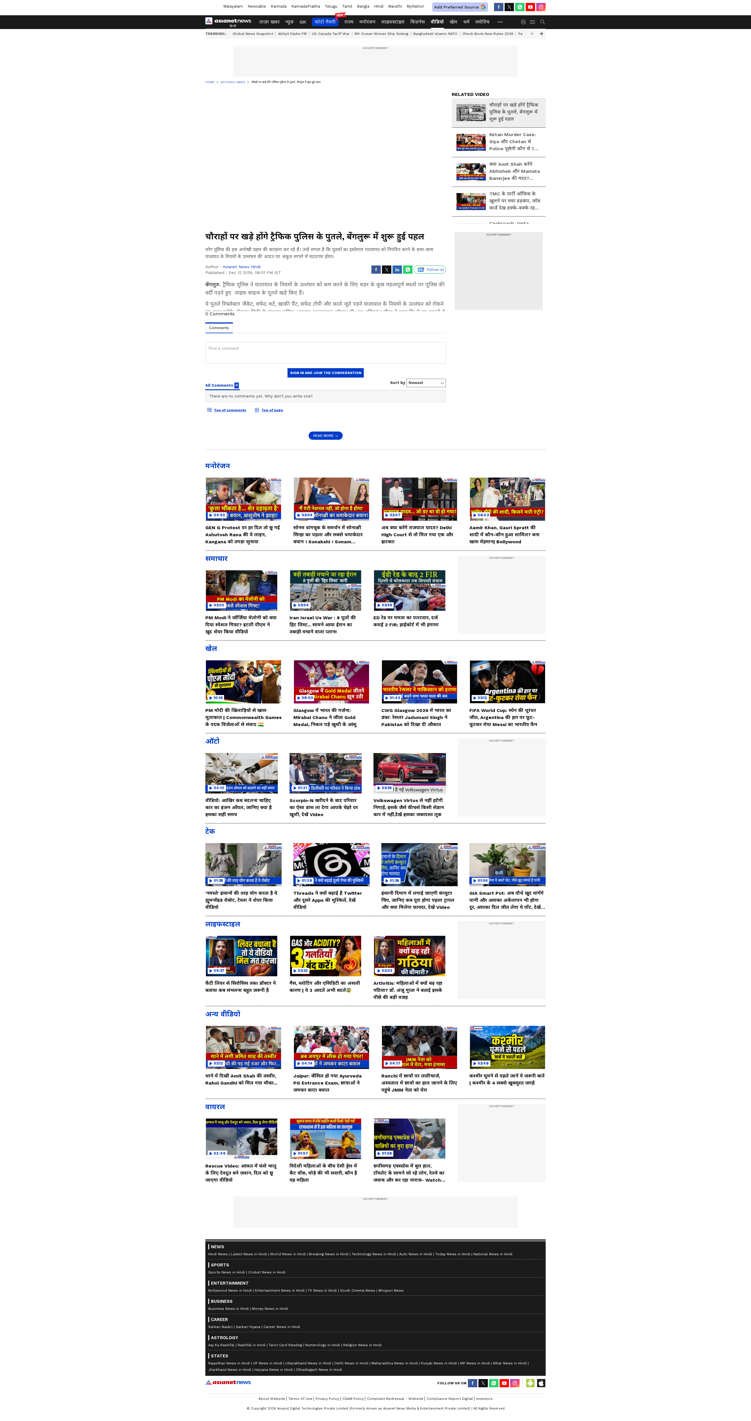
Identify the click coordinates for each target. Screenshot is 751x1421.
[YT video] (530, 7)
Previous (532, 34)
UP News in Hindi (267, 1363)
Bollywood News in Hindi (230, 1290)
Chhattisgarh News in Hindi (319, 1370)
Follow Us (435, 270)
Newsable (257, 6)
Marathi (395, 6)
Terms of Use (300, 1399)
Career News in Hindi (281, 1327)
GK (303, 22)
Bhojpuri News (391, 1290)
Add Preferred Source (456, 7)
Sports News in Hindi (226, 1272)
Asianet (228, 1382)
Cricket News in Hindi (266, 1272)
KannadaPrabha (305, 6)
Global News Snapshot (253, 34)
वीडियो (437, 22)
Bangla (363, 6)
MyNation (415, 6)
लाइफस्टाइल (393, 22)
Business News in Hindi (228, 1309)
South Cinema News (357, 1290)
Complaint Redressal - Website (395, 1399)
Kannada (279, 6)
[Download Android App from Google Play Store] (530, 1383)
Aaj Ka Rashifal (221, 1345)
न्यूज (289, 22)
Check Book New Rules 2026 (487, 34)
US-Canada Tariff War (331, 34)
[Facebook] (498, 7)
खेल (453, 22)
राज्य (348, 22)
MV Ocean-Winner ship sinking (381, 34)
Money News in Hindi (270, 1309)
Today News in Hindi (452, 1254)
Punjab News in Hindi (439, 1363)
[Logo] (230, 22)
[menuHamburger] (533, 22)
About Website (271, 1399)
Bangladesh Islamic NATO (435, 34)
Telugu (331, 6)
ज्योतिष (482, 22)
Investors (484, 1399)
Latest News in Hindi (249, 1254)
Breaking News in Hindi (329, 1254)
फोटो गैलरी (325, 22)
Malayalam (233, 6)
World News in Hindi (288, 1254)
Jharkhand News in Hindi (229, 1370)
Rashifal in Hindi (251, 1345)
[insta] (541, 7)
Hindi (378, 6)
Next (541, 34)
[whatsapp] (520, 7)
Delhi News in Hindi (351, 1363)
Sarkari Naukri (220, 1327)
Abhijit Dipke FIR (292, 34)
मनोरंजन (367, 22)
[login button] (525, 22)
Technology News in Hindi (374, 1254)
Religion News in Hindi (362, 1345)
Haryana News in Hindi (273, 1370)
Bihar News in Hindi (510, 1363)
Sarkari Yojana (248, 1327)
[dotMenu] (500, 21)
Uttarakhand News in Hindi (308, 1363)
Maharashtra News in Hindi (394, 1363)
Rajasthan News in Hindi (229, 1363)
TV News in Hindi (322, 1290)
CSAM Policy (353, 1399)
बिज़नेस (417, 22)
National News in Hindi (492, 1254)
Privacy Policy (327, 1399)
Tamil (347, 6)
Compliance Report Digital (450, 1399)
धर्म (466, 22)
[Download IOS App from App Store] (541, 1383)
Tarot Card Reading (285, 1345)
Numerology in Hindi (322, 1345)
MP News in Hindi (475, 1363)
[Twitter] (509, 7)
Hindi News (218, 1254)
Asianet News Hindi (242, 266)
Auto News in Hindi (415, 1254)
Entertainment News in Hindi (280, 1290)
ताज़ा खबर (269, 22)
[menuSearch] (542, 22)
